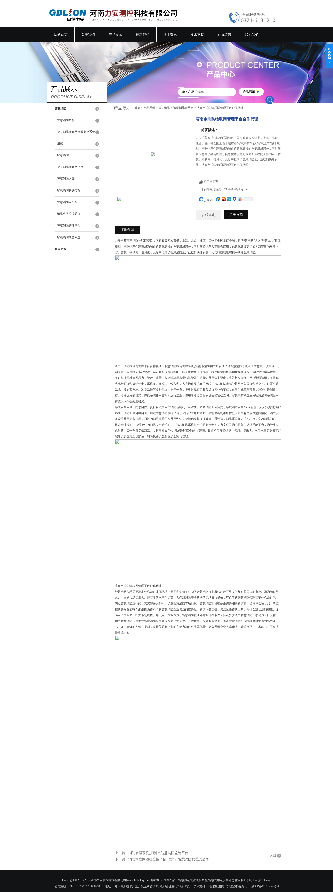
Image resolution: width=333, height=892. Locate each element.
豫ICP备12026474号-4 (265, 886)
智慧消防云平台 (67, 202)
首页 (137, 108)
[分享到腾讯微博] (229, 199)
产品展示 (115, 35)
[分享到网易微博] (239, 199)
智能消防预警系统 (68, 237)
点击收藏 (236, 215)
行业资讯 (170, 35)
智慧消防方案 (66, 178)
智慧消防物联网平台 (70, 167)
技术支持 (197, 35)
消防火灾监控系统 (68, 214)
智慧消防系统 (66, 120)
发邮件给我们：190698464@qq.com (226, 189)
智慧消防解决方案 (68, 190)
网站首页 (61, 35)
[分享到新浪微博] (223, 199)
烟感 (60, 143)
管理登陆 (232, 886)
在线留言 (224, 35)
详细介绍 (127, 229)
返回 (272, 855)
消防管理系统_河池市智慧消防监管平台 (158, 853)
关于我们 (88, 35)
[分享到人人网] (234, 199)
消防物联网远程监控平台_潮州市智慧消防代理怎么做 (168, 859)
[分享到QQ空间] (218, 199)
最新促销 (142, 35)
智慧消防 (63, 155)
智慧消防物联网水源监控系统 (76, 132)
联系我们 (252, 35)
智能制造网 (216, 886)
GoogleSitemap (262, 880)
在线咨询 (208, 215)
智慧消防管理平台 (68, 225)
